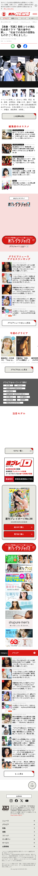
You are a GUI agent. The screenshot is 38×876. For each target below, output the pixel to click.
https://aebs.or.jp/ (16, 815)
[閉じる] (36, 5)
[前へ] (2, 69)
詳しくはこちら (9, 8)
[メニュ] (35, 14)
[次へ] (36, 69)
